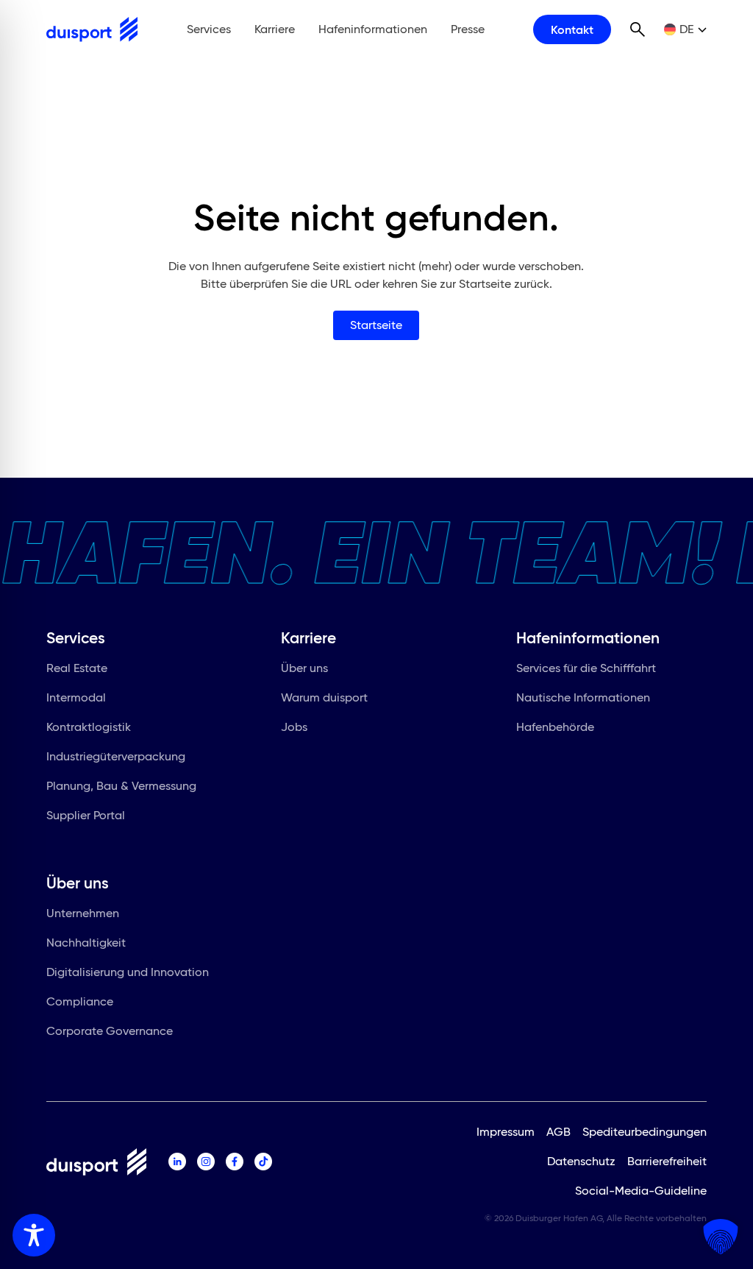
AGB (558, 1132)
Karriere (274, 29)
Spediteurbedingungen (644, 1132)
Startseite (376, 325)
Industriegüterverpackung (115, 756)
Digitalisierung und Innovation (127, 972)
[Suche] (637, 29)
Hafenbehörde (555, 727)
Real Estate (76, 668)
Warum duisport (324, 697)
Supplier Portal (85, 815)
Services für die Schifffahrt (586, 668)
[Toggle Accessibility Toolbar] (34, 1235)
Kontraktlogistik (88, 727)
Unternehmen (82, 913)
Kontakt (572, 29)
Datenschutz (581, 1161)
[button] (720, 1236)
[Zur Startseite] (92, 29)
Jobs (294, 727)
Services (209, 29)
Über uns (304, 668)
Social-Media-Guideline (641, 1191)
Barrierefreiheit (667, 1161)
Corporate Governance (109, 1031)
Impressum (506, 1132)
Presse (468, 29)
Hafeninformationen (372, 29)
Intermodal (76, 697)
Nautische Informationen (583, 697)
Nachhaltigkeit (86, 943)
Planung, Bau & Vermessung (121, 786)
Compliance (79, 1001)
